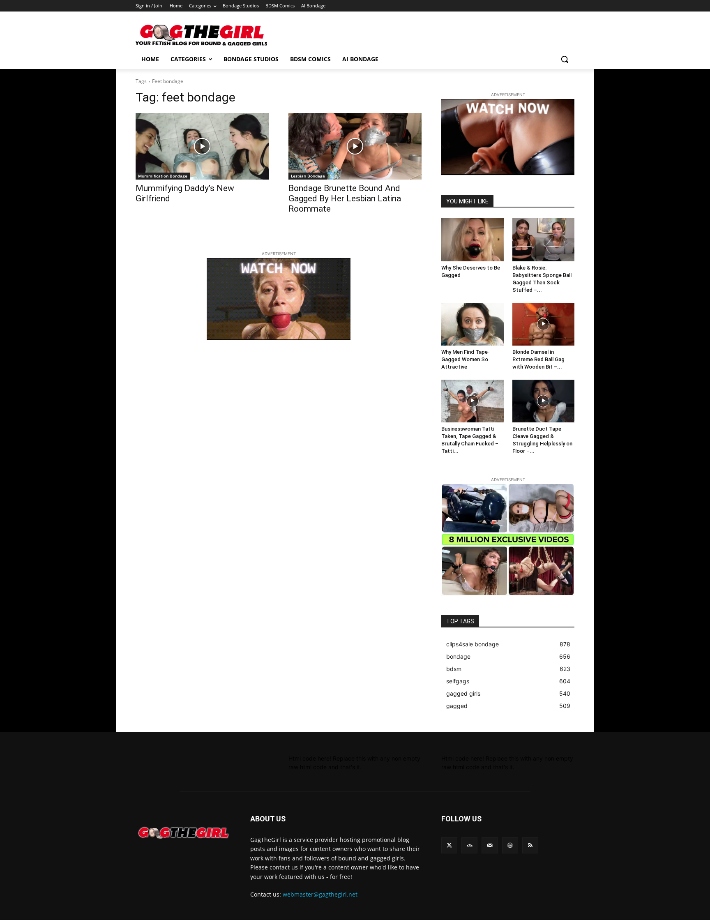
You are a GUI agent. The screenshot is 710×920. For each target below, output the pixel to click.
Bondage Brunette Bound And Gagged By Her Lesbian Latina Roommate (344, 198)
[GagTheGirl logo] (183, 832)
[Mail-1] (490, 845)
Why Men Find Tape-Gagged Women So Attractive (465, 359)
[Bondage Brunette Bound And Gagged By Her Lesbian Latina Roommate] (355, 146)
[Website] (510, 845)
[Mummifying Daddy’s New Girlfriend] (202, 146)
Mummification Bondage (162, 176)
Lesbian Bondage (308, 176)
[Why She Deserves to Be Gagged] (472, 239)
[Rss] (530, 845)
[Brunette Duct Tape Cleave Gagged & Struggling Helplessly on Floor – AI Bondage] (543, 401)
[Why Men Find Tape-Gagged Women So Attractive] (472, 324)
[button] (564, 59)
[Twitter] (449, 845)
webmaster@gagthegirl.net (320, 894)
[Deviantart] (469, 845)
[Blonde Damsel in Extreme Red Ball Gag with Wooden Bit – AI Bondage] (543, 324)
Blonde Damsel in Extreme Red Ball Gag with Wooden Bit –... (538, 359)
